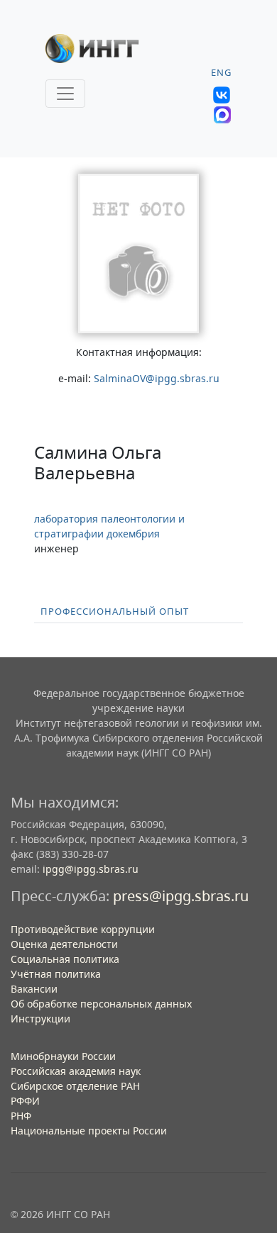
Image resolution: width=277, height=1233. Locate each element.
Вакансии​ (34, 988)
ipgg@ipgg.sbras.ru (90, 869)
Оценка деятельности (64, 944)
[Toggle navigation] (65, 93)
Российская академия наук (76, 1071)
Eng (221, 73)
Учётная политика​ (56, 974)
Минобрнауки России (63, 1056)
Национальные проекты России (89, 1130)
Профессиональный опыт (114, 612)
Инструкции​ (40, 1018)
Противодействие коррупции (83, 929)
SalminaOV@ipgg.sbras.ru (156, 378)
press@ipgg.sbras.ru (181, 895)
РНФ (21, 1115)
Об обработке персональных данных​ (101, 1003)
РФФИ (25, 1101)
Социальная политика (65, 959)
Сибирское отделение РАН (75, 1086)
